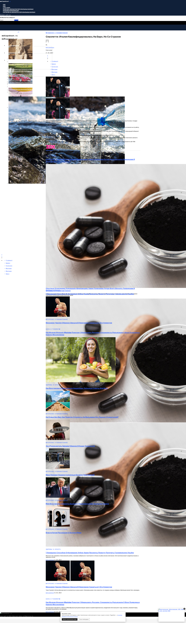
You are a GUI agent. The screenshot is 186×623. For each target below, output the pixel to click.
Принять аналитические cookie (69, 619)
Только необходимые (84, 619)
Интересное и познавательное (16, 38)
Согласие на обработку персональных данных (19, 12)
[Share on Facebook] (94, 55)
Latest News (6, 7)
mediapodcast (50, 47)
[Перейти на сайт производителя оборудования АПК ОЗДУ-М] (171, 615)
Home (4, 6)
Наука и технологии (12, 45)
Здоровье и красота (12, 53)
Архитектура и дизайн (13, 60)
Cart (4, 4)
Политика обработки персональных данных (18, 9)
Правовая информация (11, 10)
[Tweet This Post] (94, 57)
